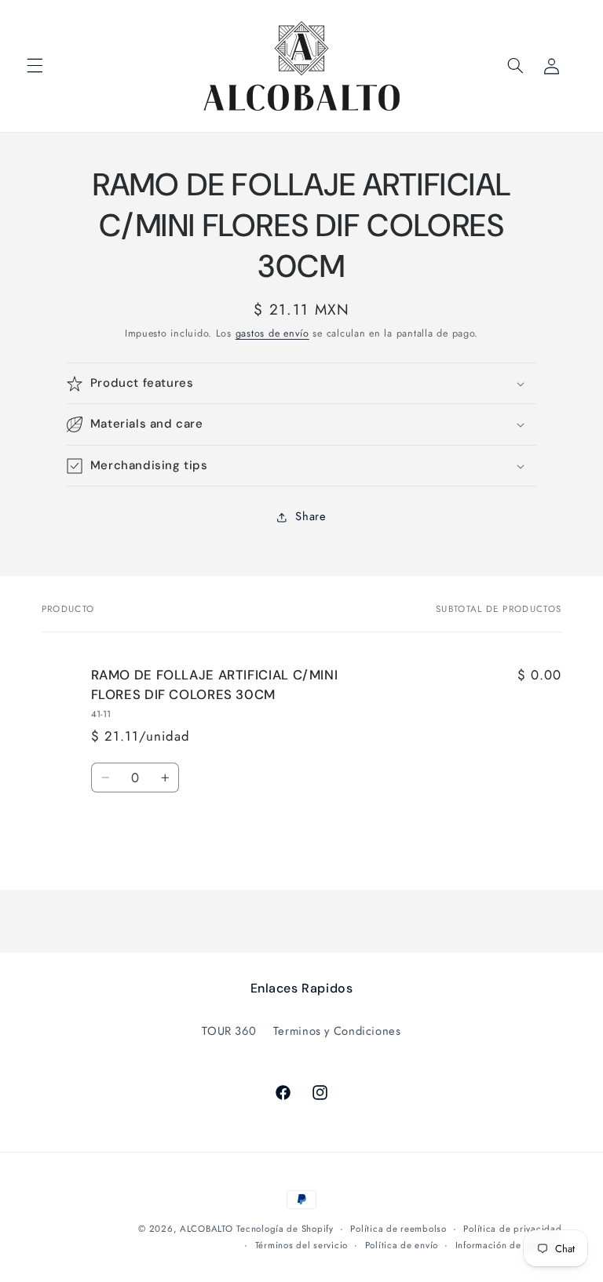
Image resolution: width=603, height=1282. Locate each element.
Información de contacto (508, 1245)
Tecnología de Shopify (284, 1228)
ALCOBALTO (206, 1228)
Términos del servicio (301, 1245)
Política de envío (402, 1245)
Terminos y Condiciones (337, 1031)
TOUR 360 (229, 1031)
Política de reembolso (398, 1228)
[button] (34, 66)
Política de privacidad (512, 1228)
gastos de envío (272, 333)
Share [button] (310, 516)
